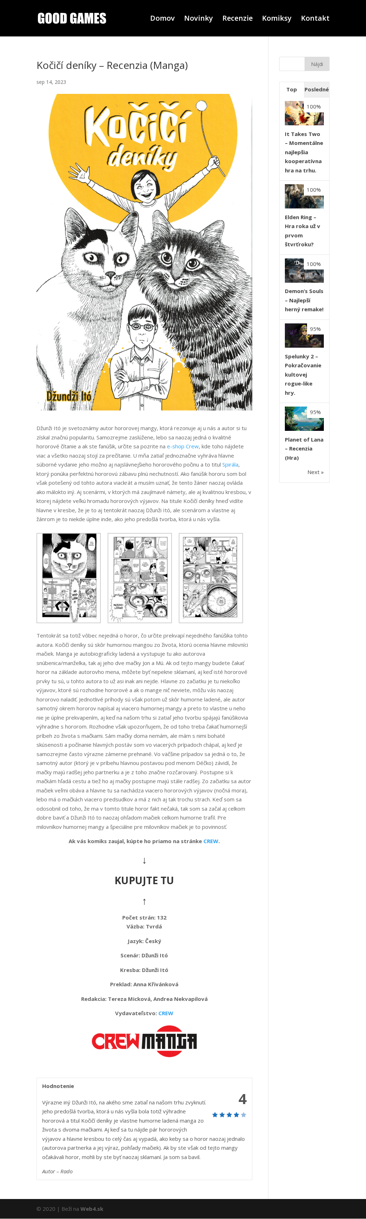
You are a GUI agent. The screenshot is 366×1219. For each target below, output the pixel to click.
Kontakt (315, 19)
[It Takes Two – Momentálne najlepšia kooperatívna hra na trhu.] (304, 123)
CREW (210, 841)
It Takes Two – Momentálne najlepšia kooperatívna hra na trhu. (304, 152)
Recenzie (237, 19)
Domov (162, 19)
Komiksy (277, 19)
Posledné (317, 89)
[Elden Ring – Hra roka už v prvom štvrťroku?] (304, 206)
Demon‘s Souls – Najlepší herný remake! (304, 300)
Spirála (230, 464)
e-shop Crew (183, 446)
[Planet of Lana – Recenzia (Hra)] (304, 428)
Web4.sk (91, 1208)
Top (291, 89)
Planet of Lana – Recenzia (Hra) (304, 448)
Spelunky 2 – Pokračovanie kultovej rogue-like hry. (303, 374)
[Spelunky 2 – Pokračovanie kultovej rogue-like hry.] (304, 345)
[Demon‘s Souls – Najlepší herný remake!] (304, 280)
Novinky (198, 19)
